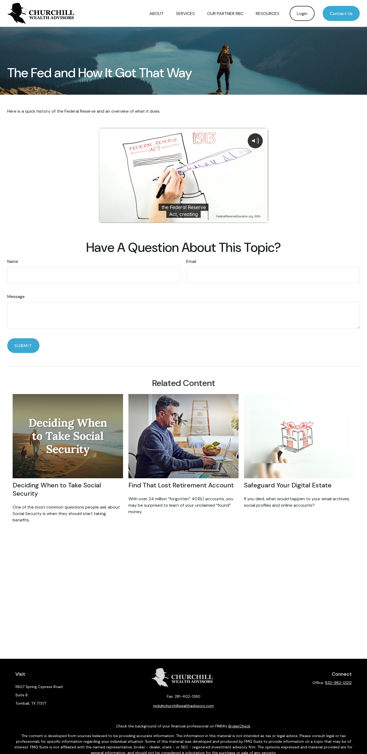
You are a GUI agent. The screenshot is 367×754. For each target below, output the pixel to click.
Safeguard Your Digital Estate (288, 485)
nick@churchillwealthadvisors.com (183, 705)
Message (16, 296)
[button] (156, 13)
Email (191, 261)
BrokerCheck (239, 726)
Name (12, 261)
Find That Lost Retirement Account (181, 485)
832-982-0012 (338, 682)
